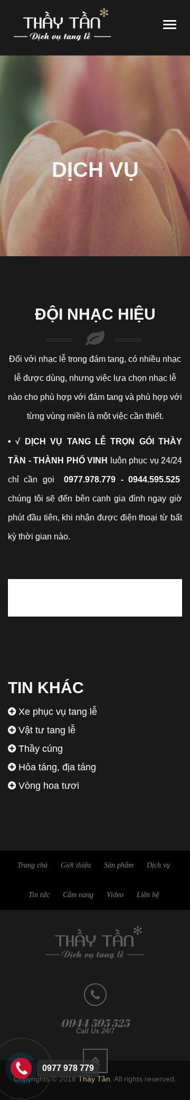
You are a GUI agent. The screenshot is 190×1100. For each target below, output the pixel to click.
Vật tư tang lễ (45, 730)
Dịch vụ (158, 865)
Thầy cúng (39, 748)
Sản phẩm (119, 865)
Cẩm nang (78, 895)
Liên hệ (148, 895)
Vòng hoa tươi (47, 785)
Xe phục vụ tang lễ (56, 711)
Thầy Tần (94, 1079)
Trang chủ (32, 865)
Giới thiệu (76, 865)
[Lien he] (21, 1067)
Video (115, 895)
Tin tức (39, 895)
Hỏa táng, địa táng (56, 767)
